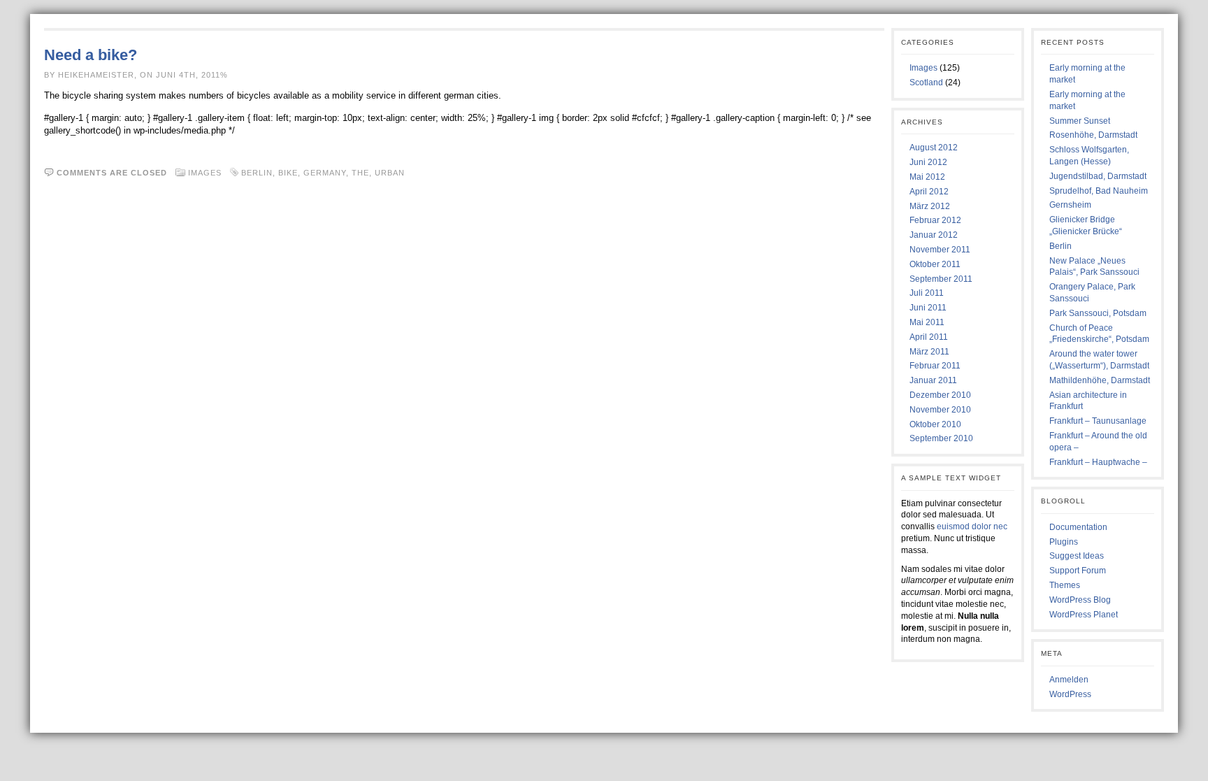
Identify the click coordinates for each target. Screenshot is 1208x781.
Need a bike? (90, 55)
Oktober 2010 (935, 424)
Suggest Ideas (1076, 556)
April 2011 (928, 337)
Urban (390, 173)
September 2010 (941, 438)
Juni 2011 (928, 308)
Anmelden (1068, 680)
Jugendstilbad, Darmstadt (1097, 176)
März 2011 (929, 352)
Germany (324, 173)
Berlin (257, 173)
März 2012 (929, 206)
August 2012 (933, 147)
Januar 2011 (933, 380)
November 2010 (940, 410)
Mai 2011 (926, 322)
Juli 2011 (926, 293)
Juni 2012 (928, 162)
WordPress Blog (1080, 600)
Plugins (1063, 542)
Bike (288, 173)
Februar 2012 (935, 220)
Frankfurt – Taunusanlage (1097, 421)
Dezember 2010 (940, 395)
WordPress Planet (1083, 614)
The (360, 173)
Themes (1064, 585)
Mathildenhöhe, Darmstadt (1099, 380)
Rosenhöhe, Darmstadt (1093, 135)
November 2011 (939, 250)
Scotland (926, 82)
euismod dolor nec (972, 526)
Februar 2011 (935, 366)
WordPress (1070, 694)
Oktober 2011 (935, 264)
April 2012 (929, 191)
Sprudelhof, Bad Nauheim (1098, 191)
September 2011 (940, 279)
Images (205, 173)
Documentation (1078, 527)
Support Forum (1077, 570)
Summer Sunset (1079, 121)
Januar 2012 (933, 235)
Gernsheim (1070, 205)
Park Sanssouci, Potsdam (1097, 313)
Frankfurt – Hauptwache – (1098, 462)
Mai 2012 (927, 177)
